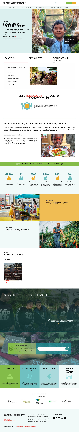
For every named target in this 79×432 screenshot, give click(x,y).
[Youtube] (59, 418)
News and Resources (56, 7)
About (66, 7)
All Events (7, 259)
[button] (67, 348)
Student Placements (12, 81)
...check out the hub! (54, 323)
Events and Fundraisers (41, 7)
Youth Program (11, 72)
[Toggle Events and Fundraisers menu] (48, 8)
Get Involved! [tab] (36, 58)
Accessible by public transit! (9, 36)
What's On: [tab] (10, 58)
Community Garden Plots (13, 78)
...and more (10, 84)
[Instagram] (62, 418)
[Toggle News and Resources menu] (62, 8)
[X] (56, 418)
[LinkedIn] (65, 418)
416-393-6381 (7, 419)
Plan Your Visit (7, 39)
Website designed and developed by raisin (28, 426)
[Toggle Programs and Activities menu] (22, 8)
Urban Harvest (11, 75)
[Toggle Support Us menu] (32, 8)
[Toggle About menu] (69, 8)
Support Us (28, 7)
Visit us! (61, 3)
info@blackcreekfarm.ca (9, 420)
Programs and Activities (15, 7)
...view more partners (39, 396)
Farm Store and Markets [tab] (61, 59)
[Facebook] (54, 418)
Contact (18, 426)
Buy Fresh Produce (16, 39)
